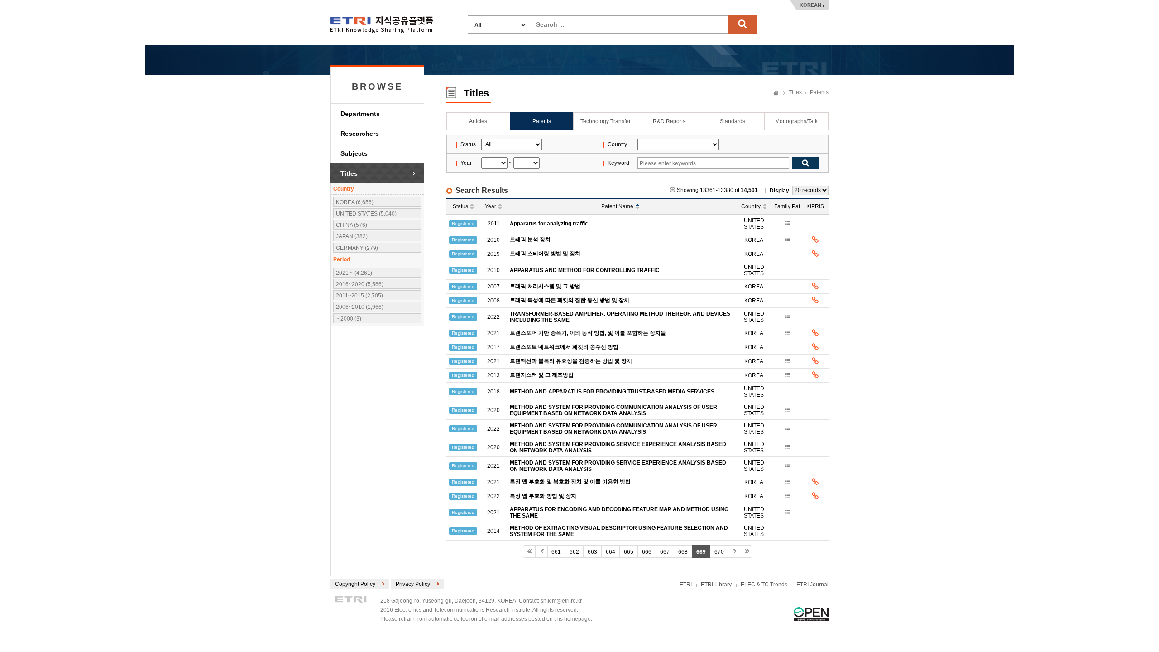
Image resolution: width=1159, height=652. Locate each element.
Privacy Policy (413, 584)
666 (646, 552)
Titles (349, 173)
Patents (819, 92)
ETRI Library (716, 584)
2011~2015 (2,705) (359, 295)
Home (776, 93)
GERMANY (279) (357, 248)
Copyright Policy (355, 584)
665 (628, 552)
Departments (360, 113)
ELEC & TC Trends (764, 584)
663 (592, 552)
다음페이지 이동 (734, 551)
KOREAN (810, 5)
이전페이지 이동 (541, 551)
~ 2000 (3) (348, 319)
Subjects (354, 153)
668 (683, 552)
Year (490, 206)
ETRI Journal (812, 584)
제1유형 (811, 614)
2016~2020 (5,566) (359, 284)
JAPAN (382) (352, 236)
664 (610, 552)
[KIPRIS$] (815, 240)
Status (460, 206)
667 (665, 552)
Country (751, 206)
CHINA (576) (351, 225)
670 (719, 552)
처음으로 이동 (529, 551)
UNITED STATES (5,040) (366, 214)
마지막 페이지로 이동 (746, 551)
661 (556, 552)
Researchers (359, 133)
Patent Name (617, 206)
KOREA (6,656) (355, 202)
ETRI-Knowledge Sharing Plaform (381, 24)
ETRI (686, 584)
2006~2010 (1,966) (359, 307)
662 (574, 552)
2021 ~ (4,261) (354, 273)
